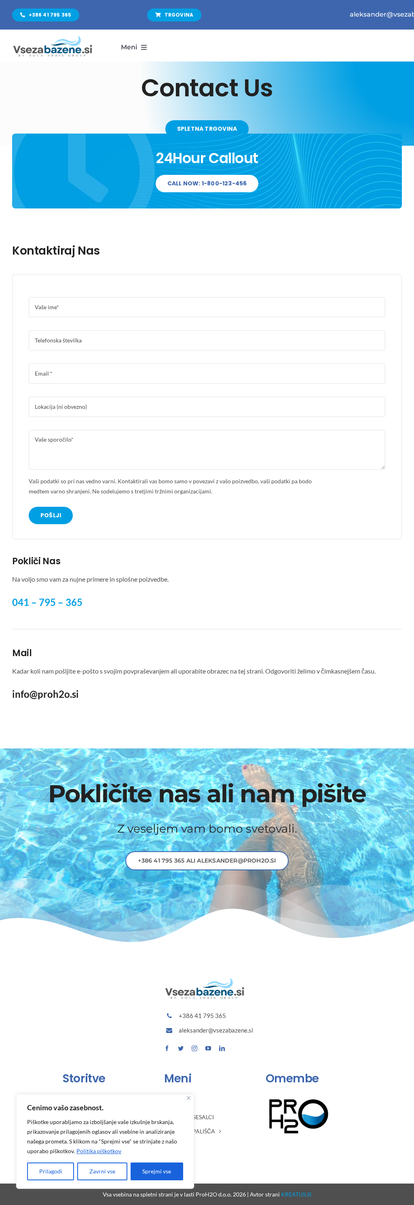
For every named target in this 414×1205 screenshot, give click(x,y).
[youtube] (208, 1048)
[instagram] (194, 1048)
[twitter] (181, 1048)
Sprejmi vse (156, 1171)
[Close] (188, 1098)
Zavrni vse (102, 1171)
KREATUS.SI (296, 1194)
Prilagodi (50, 1171)
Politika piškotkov (98, 1151)
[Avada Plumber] (52, 38)
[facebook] (167, 1048)
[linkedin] (222, 1048)
